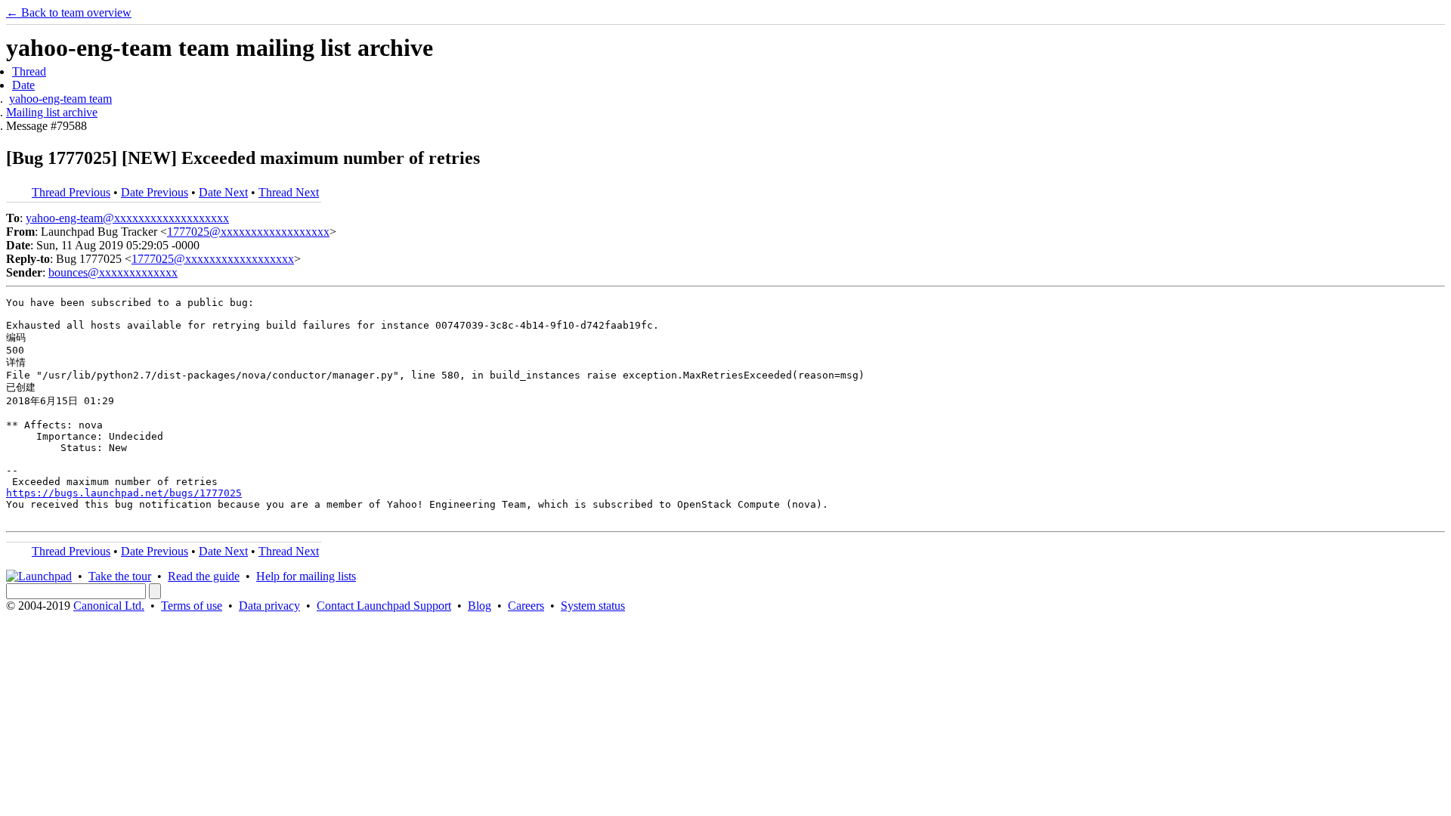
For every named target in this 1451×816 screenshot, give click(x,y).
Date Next (223, 192)
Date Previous (154, 192)
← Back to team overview (68, 12)
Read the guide (204, 576)
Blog (479, 605)
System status (593, 605)
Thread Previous (71, 192)
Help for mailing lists (306, 576)
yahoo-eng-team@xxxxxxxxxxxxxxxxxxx (127, 218)
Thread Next (288, 192)
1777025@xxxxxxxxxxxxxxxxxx (248, 231)
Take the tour (119, 576)
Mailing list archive (51, 112)
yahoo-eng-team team (60, 98)
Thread (29, 71)
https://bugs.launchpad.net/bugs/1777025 (124, 493)
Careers (526, 605)
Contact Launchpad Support (384, 605)
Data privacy (269, 605)
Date (23, 85)
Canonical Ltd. (108, 605)
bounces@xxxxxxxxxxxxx (113, 272)
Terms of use (191, 605)
